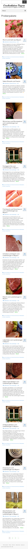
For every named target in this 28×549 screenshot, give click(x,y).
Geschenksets (16, 56)
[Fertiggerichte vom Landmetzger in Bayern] (14, 155)
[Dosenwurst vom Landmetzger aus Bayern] (14, 457)
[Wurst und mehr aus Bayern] (14, 28)
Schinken (3, 58)
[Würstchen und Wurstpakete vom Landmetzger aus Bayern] (14, 110)
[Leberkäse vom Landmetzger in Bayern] (14, 329)
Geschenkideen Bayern (14, 5)
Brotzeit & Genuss (13, 83)
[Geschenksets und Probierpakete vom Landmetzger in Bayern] (14, 500)
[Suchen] (24, 2)
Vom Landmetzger (13, 126)
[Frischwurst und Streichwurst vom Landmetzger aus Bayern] (14, 198)
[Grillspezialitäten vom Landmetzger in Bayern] (14, 414)
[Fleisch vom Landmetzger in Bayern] (14, 286)
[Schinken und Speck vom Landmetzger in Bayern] (14, 243)
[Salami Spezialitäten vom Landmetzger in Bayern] (14, 371)
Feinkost (12, 56)
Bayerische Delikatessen (7, 56)
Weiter (22, 53)
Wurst (9, 58)
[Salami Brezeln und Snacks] (14, 70)
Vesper (7, 58)
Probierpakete (21, 56)
